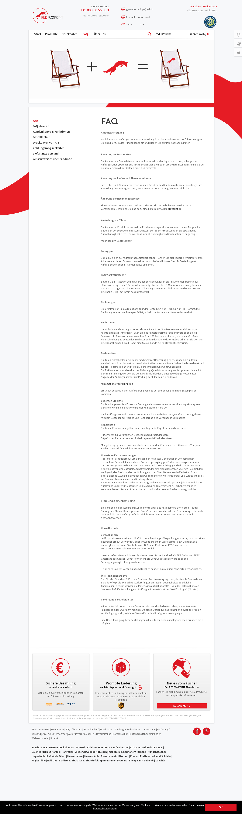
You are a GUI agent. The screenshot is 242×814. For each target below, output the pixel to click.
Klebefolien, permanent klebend (127, 751)
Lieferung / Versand (46, 153)
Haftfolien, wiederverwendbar (79, 751)
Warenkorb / (199, 34)
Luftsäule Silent (56, 756)
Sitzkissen (78, 760)
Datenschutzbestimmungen (145, 734)
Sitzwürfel (92, 760)
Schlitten (64, 760)
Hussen (102, 751)
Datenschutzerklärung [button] (105, 808)
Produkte (51, 34)
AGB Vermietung (102, 734)
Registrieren (210, 6)
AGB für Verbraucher (79, 734)
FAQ (85, 34)
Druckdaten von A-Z (46, 142)
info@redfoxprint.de (170, 208)
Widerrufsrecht (40, 738)
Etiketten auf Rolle (141, 747)
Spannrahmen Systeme (113, 760)
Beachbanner (39, 747)
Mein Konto (57, 729)
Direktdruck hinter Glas (89, 747)
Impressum (149, 729)
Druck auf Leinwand (117, 747)
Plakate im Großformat (115, 756)
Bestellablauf (41, 137)
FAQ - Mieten (41, 126)
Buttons (53, 747)
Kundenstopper (157, 751)
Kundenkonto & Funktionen (51, 131)
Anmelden (195, 6)
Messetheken (75, 756)
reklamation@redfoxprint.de (117, 383)
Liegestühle (38, 756)
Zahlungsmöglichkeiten (48, 148)
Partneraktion (120, 734)
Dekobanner (67, 747)
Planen (134, 756)
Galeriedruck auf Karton (46, 751)
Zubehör (160, 760)
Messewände (91, 756)
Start (37, 34)
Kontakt (54, 738)
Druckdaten (70, 34)
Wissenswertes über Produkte (52, 159)
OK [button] (221, 807)
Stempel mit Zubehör (141, 760)
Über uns (99, 34)
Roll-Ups (52, 760)
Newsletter (180, 706)
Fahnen (158, 747)
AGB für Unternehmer (55, 734)
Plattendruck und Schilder (155, 756)
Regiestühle (39, 760)
